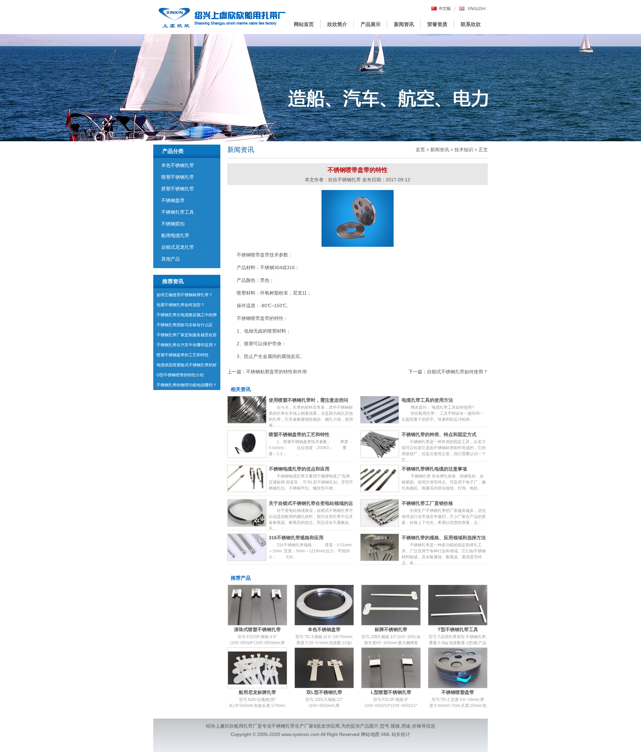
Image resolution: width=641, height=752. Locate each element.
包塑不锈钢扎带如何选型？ (181, 305)
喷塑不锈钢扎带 (177, 177)
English (472, 8)
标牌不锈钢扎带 (391, 629)
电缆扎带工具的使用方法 (427, 400)
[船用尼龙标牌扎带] (257, 667)
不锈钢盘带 (173, 200)
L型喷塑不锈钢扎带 (391, 692)
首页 (420, 149)
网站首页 (304, 24)
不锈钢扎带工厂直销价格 (427, 503)
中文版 (441, 8)
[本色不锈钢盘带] (324, 605)
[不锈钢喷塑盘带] (458, 667)
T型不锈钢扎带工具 (458, 629)
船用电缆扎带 (175, 235)
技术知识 (463, 149)
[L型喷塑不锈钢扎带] (391, 667)
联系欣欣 (471, 24)
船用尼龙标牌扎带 (257, 692)
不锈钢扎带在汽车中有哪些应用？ (187, 345)
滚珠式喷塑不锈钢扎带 (257, 629)
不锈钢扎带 (283, 726)
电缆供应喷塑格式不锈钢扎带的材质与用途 (187, 366)
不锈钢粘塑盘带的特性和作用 (276, 371)
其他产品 (170, 258)
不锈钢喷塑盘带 (457, 692)
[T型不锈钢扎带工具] (458, 605)
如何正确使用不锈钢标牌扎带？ (185, 295)
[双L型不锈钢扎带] (324, 667)
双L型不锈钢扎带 (324, 692)
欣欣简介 (337, 24)
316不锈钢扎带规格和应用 (296, 537)
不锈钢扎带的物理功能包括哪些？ (187, 385)
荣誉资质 (437, 24)
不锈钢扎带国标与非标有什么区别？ (185, 326)
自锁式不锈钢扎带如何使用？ (457, 371)
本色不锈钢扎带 (177, 165)
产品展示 (371, 24)
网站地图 (370, 734)
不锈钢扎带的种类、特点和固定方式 (439, 434)
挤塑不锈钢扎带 (177, 188)
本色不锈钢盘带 (324, 629)
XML (385, 734)
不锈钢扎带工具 (177, 212)
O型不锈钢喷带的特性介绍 (180, 375)
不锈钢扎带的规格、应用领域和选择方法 (444, 537)
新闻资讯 (404, 24)
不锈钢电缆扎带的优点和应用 (299, 469)
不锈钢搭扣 (173, 223)
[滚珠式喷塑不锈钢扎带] (257, 605)
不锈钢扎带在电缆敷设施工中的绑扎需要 (187, 316)
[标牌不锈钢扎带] (391, 605)
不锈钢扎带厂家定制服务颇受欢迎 (187, 335)
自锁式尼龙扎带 (177, 247)
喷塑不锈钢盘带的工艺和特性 (299, 434)
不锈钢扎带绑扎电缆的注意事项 (434, 469)
